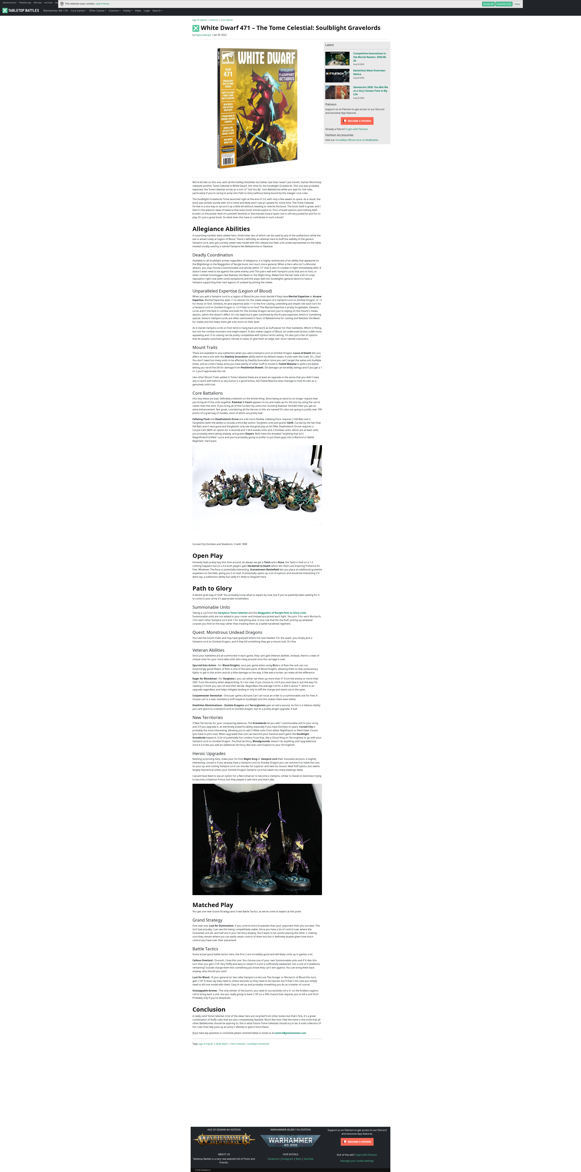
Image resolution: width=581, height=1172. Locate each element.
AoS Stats (48, 2)
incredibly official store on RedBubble (356, 140)
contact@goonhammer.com (290, 1033)
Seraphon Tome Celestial (233, 612)
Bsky (298, 1159)
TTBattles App (25, 2)
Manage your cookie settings (357, 1160)
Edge (57, 2)
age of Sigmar (206, 1043)
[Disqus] (290, 1086)
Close (517, 4)
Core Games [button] (78, 10)
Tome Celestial (237, 1043)
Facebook (273, 1159)
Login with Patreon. (357, 129)
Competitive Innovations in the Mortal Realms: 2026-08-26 (369, 57)
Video (138, 10)
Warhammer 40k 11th (55, 10)
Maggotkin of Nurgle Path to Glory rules (282, 612)
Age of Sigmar (199, 19)
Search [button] (156, 10)
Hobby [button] (127, 10)
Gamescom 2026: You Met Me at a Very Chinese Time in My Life (370, 90)
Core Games (227, 19)
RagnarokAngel (203, 34)
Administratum (9, 2)
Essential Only (504, 4)
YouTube (308, 1159)
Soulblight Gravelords (258, 1043)
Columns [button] (114, 10)
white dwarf (222, 1043)
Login (147, 10)
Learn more (102, 3)
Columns (213, 19)
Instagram (287, 1159)
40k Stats (38, 2)
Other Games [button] (96, 10)
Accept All (488, 4)
